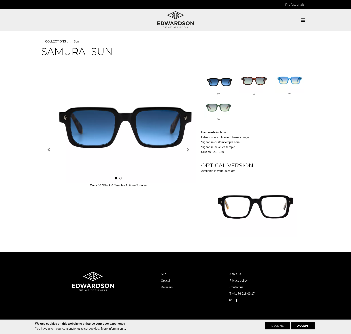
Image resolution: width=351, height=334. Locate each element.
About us (235, 274)
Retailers (167, 287)
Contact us (236, 287)
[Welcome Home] (175, 19)
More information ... (113, 328)
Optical (165, 280)
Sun (74, 41)
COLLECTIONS (53, 41)
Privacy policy (238, 280)
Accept (303, 325)
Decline (277, 325)
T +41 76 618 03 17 (242, 293)
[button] (48, 149)
